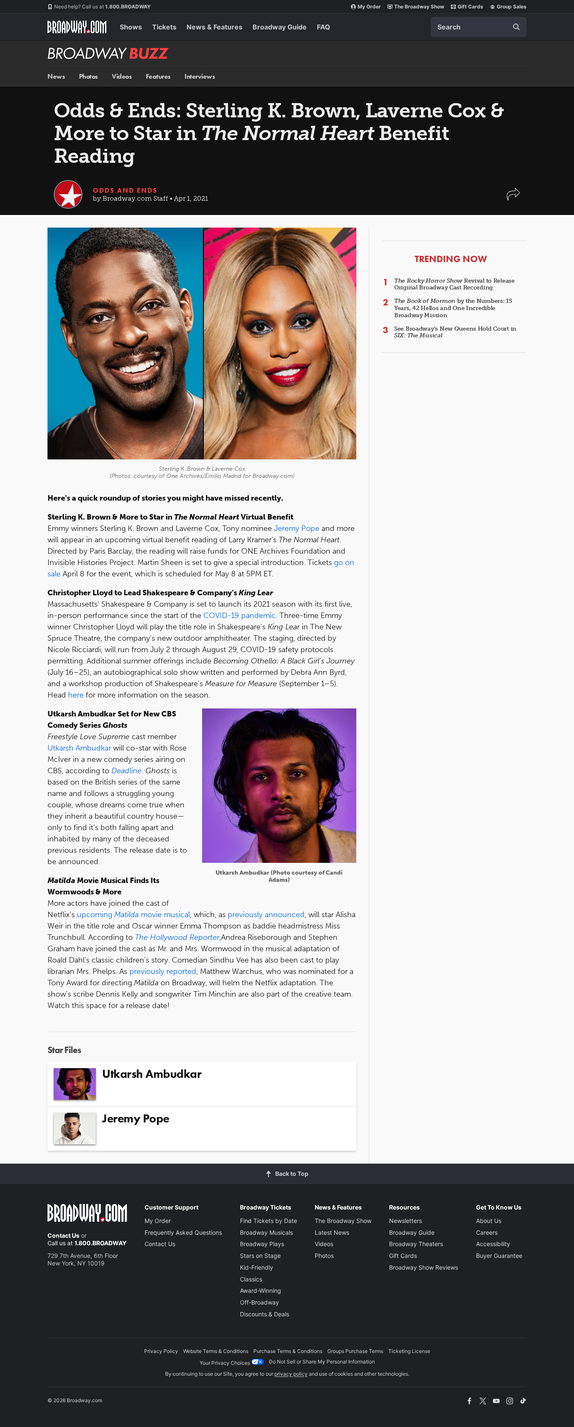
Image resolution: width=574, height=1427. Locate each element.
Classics (251, 1279)
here (76, 695)
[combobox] (479, 27)
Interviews (199, 76)
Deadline (126, 770)
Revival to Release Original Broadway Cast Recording (454, 284)
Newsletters (405, 1220)
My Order (369, 6)
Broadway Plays (262, 1243)
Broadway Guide (280, 27)
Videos (122, 76)
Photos (88, 76)
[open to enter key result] (516, 27)
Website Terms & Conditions (215, 1351)
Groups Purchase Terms (355, 1351)
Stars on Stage (260, 1255)
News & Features (214, 27)
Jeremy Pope (296, 528)
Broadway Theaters (416, 1243)
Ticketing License (409, 1351)
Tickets (164, 27)
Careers (487, 1232)
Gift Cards (470, 6)
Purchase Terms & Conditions (287, 1351)
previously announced (266, 914)
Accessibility (493, 1243)
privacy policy (291, 1374)
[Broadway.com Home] (76, 27)
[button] (513, 198)
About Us (488, 1220)
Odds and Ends (125, 190)
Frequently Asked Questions (183, 1232)
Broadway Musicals (266, 1232)
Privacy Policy (161, 1351)
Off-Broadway (259, 1302)
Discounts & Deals (264, 1314)
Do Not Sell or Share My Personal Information (322, 1361)
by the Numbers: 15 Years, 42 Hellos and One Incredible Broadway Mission (453, 308)
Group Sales (512, 6)
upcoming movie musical (133, 914)
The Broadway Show (419, 6)
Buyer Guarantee (499, 1255)
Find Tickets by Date (268, 1220)
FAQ (323, 27)
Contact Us (63, 1235)
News (56, 76)
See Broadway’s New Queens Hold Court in (455, 332)
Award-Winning (260, 1290)
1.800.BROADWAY (102, 6)
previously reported (162, 971)
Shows (131, 27)
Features (158, 76)
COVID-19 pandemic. (240, 615)
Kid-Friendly (256, 1267)
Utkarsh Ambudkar (79, 748)
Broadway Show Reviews (423, 1267)
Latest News (332, 1232)
